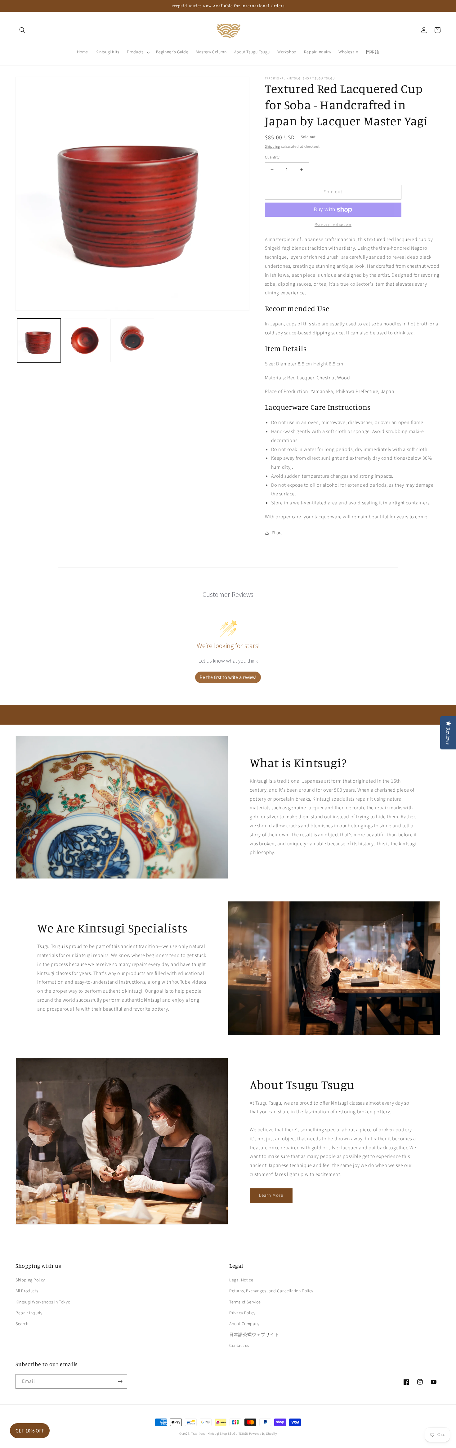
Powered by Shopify (263, 1434)
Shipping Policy (30, 1280)
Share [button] (277, 533)
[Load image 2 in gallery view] (86, 340)
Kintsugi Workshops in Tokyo (43, 1302)
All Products (27, 1291)
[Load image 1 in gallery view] (39, 340)
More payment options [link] (333, 224)
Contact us (239, 1346)
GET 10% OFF (30, 1431)
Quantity (272, 157)
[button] (22, 30)
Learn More (271, 1195)
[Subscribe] (120, 1381)
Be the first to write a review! (228, 677)
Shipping (272, 146)
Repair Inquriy (29, 1313)
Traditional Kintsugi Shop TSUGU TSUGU (219, 1434)
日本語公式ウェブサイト (254, 1335)
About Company (244, 1324)
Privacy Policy (242, 1313)
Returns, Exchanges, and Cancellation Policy (271, 1291)
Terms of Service (245, 1302)
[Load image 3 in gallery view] (132, 340)
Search (22, 1324)
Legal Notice (241, 1280)
